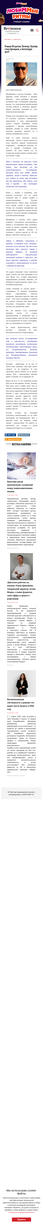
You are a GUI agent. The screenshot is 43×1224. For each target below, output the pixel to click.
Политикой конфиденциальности (21, 1212)
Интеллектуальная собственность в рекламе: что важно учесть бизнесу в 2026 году (20, 704)
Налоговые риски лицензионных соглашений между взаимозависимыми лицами (20, 486)
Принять (21, 1219)
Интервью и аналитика (13, 39)
